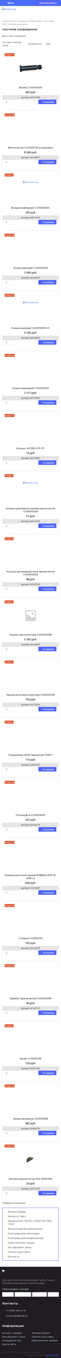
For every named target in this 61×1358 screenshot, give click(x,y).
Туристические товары (21, 1242)
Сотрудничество (11, 1340)
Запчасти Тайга (35, 21)
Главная (6, 21)
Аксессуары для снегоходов (23, 1233)
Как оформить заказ (20, 1247)
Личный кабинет (41, 1332)
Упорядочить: (35, 43)
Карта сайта (9, 1344)
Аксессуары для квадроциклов (25, 1238)
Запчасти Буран (17, 1211)
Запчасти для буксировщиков (25, 1228)
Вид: (48, 43)
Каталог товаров (19, 21)
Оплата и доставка (19, 1252)
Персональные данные (44, 1340)
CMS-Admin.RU (52, 1355)
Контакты (13, 1256)
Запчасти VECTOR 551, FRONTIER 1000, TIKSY (30, 1222)
